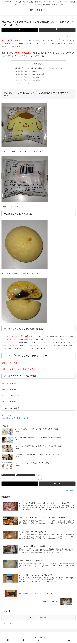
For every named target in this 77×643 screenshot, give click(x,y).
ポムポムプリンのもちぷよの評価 (28, 80)
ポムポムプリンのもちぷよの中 (27, 71)
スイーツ (44, 40)
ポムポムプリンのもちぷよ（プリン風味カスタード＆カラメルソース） (39, 68)
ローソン (32, 40)
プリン (49, 43)
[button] (57, 30)
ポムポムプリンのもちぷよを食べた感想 (30, 74)
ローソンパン (7, 415)
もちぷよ (47, 345)
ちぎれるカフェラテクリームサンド (15, 418)
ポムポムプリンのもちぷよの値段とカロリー (32, 77)
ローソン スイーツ (29, 475)
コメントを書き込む (38, 617)
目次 (35, 64)
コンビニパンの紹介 (25, 83)
